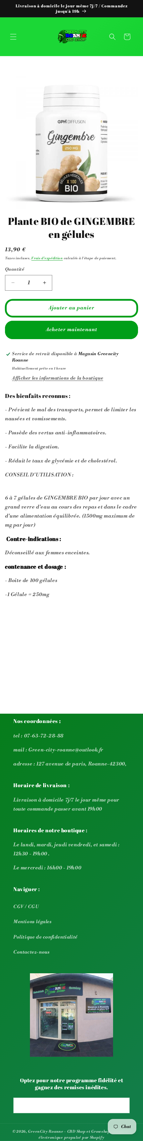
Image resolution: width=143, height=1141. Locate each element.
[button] (13, 36)
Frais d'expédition (47, 258)
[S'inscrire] (122, 1105)
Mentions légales (32, 922)
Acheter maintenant (71, 329)
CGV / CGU (26, 907)
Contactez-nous (31, 952)
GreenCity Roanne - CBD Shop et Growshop (69, 1131)
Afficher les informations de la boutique (57, 378)
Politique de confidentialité (45, 937)
